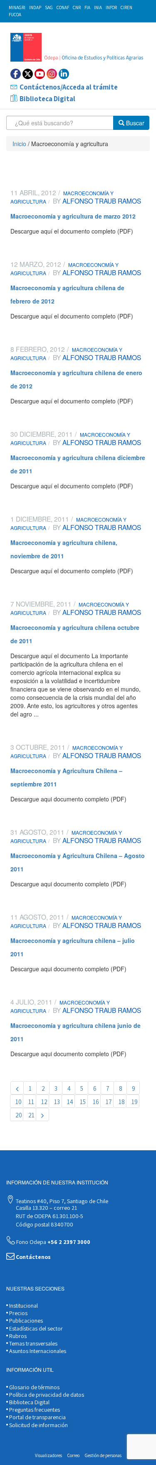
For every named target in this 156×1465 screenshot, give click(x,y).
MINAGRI (17, 7)
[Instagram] (52, 74)
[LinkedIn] (64, 74)
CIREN (126, 7)
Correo (73, 1455)
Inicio (19, 143)
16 (96, 1102)
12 (44, 1102)
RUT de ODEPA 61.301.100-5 (49, 1216)
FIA (87, 7)
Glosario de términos (33, 1387)
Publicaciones (25, 1320)
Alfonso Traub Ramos (101, 200)
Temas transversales (32, 1343)
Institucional (23, 1305)
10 (18, 1102)
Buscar (134, 123)
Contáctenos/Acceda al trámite (69, 87)
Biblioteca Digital (47, 98)
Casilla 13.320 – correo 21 (46, 1207)
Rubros (17, 1336)
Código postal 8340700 (44, 1224)
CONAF (63, 7)
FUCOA (15, 14)
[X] (27, 74)
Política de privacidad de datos (46, 1394)
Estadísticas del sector (35, 1328)
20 (18, 1115)
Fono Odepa (52, 1242)
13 (57, 1102)
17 (109, 1102)
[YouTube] (40, 74)
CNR (77, 7)
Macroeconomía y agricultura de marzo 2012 (73, 216)
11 (31, 1102)
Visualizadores (48, 1455)
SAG (49, 7)
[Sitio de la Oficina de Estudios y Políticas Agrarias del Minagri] (78, 47)
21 (31, 1115)
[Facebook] (15, 74)
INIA (98, 7)
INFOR (111, 7)
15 (83, 1102)
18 (122, 1102)
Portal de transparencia (37, 1417)
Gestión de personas (103, 1455)
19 (134, 1102)
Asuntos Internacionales (37, 1351)
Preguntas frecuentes (34, 1409)
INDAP (35, 7)
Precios (17, 1313)
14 (70, 1102)
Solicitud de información (38, 1425)
